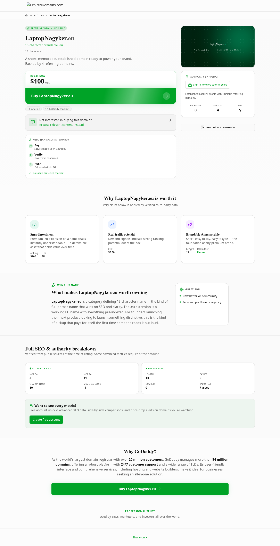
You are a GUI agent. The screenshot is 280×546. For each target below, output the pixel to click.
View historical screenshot (221, 127)
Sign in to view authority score (210, 84)
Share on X (140, 537)
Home (31, 15)
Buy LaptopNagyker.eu (137, 489)
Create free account (46, 419)
